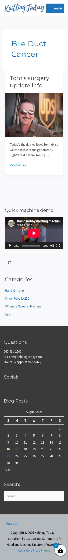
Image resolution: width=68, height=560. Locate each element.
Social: (11, 377)
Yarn (8, 314)
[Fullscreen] (58, 245)
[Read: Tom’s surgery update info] (34, 115)
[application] (34, 233)
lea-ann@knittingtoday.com (23, 357)
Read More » (18, 165)
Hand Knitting (14, 291)
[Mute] (52, 245)
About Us (11, 524)
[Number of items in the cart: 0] (9, 262)
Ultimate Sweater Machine (23, 306)
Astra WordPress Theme (34, 550)
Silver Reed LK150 (17, 298)
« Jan (7, 469)
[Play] (10, 245)
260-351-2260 (12, 351)
